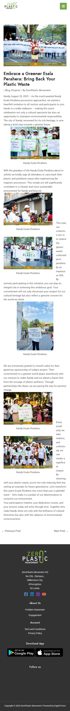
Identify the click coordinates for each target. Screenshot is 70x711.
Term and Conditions (35, 629)
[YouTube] (44, 594)
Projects (15, 90)
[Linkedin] (32, 594)
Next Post (61, 531)
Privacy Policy (35, 633)
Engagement (35, 615)
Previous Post (11, 531)
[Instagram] (38, 594)
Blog (7, 90)
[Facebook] (26, 594)
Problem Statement (35, 609)
